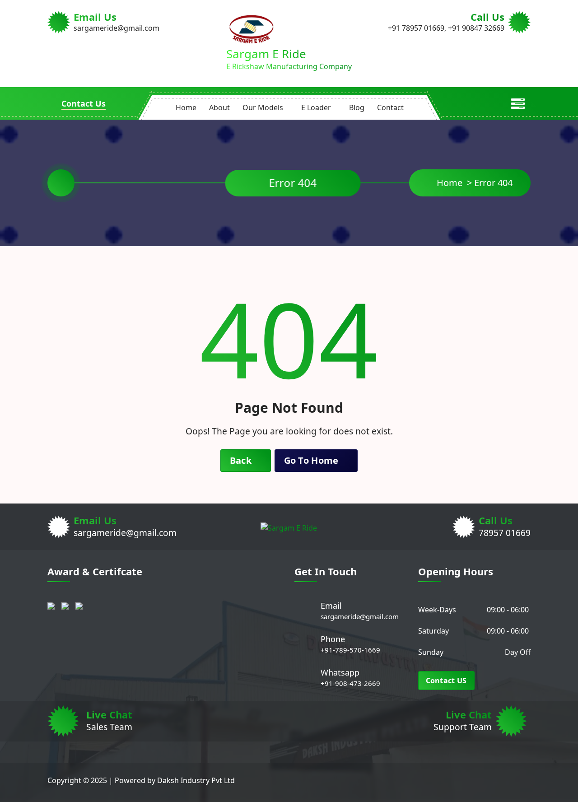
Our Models (262, 107)
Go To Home (312, 460)
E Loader (316, 107)
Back (242, 460)
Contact (390, 107)
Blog (356, 107)
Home (186, 107)
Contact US (446, 680)
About (219, 107)
